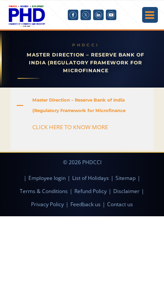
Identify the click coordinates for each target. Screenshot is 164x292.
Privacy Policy (47, 204)
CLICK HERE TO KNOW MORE (70, 127)
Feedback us (85, 204)
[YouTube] (111, 15)
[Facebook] (73, 15)
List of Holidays (90, 178)
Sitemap (125, 178)
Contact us (120, 204)
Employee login (47, 178)
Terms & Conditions (44, 191)
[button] (82, 105)
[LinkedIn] (98, 15)
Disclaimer (126, 191)
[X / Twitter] (85, 15)
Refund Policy (90, 191)
